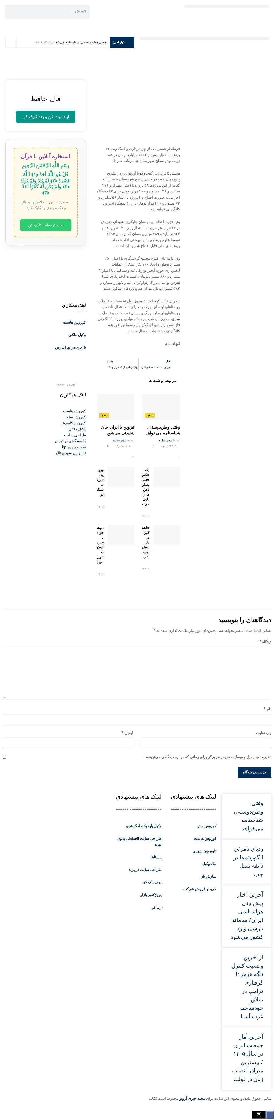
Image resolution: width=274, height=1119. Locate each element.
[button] (226, 6)
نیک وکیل (209, 863)
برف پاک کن (152, 882)
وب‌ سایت (263, 733)
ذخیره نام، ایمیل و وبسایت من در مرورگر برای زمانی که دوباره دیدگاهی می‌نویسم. (207, 757)
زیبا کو (157, 907)
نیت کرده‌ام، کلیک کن (45, 225)
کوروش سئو (206, 826)
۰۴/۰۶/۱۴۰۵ (123, 446)
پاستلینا (156, 857)
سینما (150, 415)
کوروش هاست (74, 322)
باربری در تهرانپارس (70, 347)
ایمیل (127, 732)
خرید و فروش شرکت (199, 889)
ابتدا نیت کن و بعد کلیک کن (45, 116)
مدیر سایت (165, 440)
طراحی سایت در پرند (145, 869)
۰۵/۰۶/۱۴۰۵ (169, 446)
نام (267, 708)
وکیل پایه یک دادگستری (144, 826)
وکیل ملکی (77, 334)
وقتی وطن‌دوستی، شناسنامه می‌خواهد (78, 42)
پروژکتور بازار (151, 895)
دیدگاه (264, 641)
